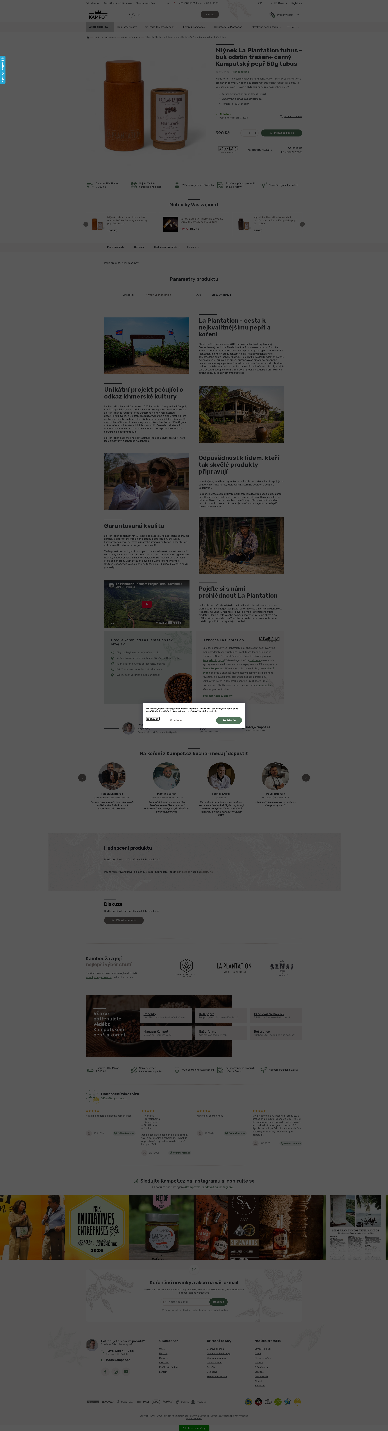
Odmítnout (176, 720)
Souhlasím (229, 720)
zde (215, 711)
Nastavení (152, 718)
